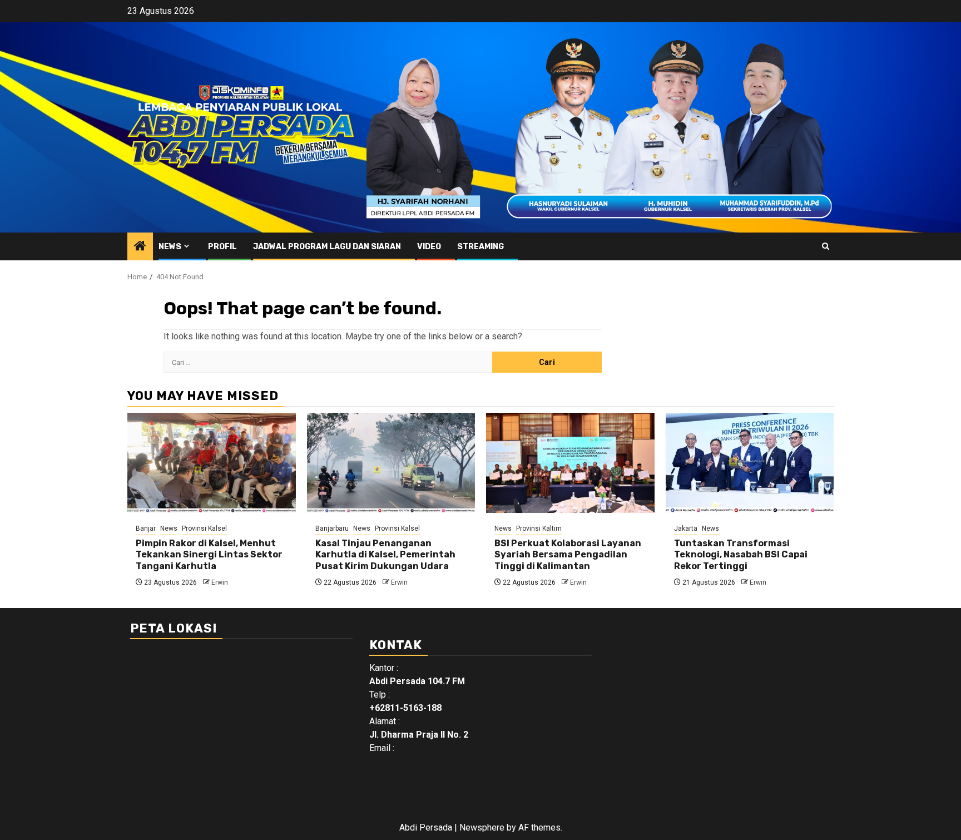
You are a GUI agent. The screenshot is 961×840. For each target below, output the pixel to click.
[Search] (826, 246)
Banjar (146, 528)
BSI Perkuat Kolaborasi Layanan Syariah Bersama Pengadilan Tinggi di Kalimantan (567, 555)
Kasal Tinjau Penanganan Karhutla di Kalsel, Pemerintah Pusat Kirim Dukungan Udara (385, 555)
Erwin (219, 582)
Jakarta (685, 528)
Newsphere (481, 827)
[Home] (140, 247)
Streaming (480, 246)
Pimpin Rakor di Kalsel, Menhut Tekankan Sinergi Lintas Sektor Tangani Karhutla (209, 555)
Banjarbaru (332, 528)
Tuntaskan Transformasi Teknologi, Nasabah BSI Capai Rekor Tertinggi (741, 555)
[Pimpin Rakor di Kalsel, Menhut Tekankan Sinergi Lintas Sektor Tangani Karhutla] (211, 463)
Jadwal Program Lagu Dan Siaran (327, 246)
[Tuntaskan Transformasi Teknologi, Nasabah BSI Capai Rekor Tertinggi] (750, 463)
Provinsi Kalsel (204, 528)
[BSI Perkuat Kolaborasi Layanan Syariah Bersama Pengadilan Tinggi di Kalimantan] (570, 463)
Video (429, 246)
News (169, 246)
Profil (222, 246)
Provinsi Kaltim (539, 528)
